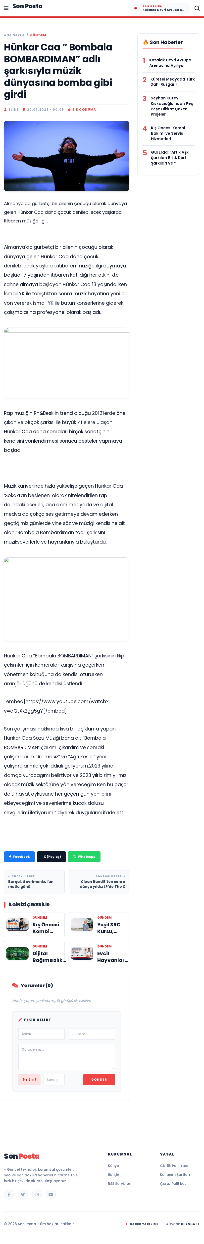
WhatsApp (87, 857)
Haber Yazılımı (144, 1224)
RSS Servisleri (119, 1183)
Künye (113, 1165)
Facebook (21, 857)
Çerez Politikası (174, 1183)
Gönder (99, 1079)
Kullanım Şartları (175, 1174)
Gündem (38, 35)
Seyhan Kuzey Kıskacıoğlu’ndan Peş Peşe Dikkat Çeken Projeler (172, 106)
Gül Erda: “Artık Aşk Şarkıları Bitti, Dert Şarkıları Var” (170, 158)
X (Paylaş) (52, 857)
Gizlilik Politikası (174, 1165)
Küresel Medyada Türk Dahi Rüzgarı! (173, 82)
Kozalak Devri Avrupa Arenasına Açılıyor (170, 62)
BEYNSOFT (190, 1223)
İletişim (114, 1174)
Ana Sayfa (14, 35)
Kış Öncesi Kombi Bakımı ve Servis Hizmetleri (168, 133)
